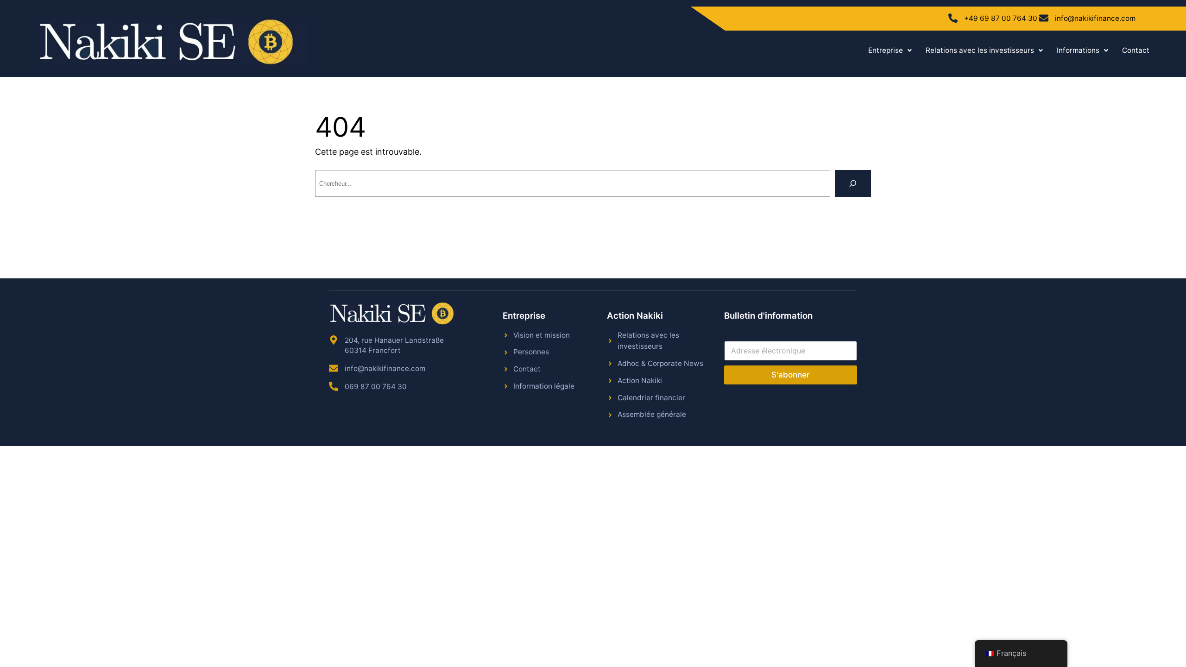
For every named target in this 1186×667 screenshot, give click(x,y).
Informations (1078, 50)
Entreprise (885, 50)
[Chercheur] (853, 183)
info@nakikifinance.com (1095, 18)
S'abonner (790, 374)
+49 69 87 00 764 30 (1000, 18)
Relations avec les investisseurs (980, 50)
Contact (1135, 50)
